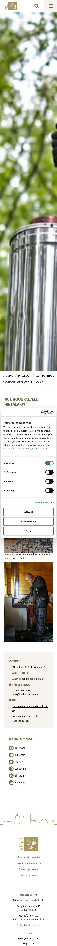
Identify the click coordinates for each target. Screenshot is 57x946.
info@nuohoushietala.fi (25, 694)
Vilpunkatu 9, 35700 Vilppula (27, 667)
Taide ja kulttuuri (28, 938)
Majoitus (28, 943)
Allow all (28, 512)
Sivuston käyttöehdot (28, 857)
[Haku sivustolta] (36, 6)
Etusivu (28, 933)
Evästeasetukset (28, 875)
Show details (41, 502)
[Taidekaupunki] (9, 5)
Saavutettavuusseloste (28, 863)
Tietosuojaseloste (28, 869)
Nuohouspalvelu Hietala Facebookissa (25, 718)
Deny (28, 531)
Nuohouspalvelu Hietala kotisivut (30, 706)
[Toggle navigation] (50, 6)
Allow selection (28, 521)
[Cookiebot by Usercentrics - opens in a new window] (41, 412)
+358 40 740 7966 (21, 690)
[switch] (49, 472)
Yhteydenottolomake (28, 925)
